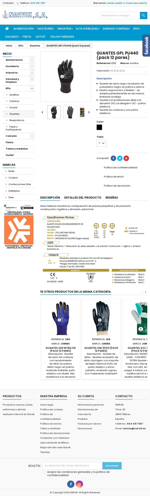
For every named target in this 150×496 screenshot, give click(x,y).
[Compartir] (113, 158)
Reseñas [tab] (112, 197)
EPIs (136, 28)
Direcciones (85, 428)
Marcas (9, 165)
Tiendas (45, 452)
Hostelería (45, 28)
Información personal (91, 404)
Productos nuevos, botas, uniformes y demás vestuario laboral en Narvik (19, 409)
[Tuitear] (120, 158)
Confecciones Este (19, 184)
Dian (11, 197)
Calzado (11, 36)
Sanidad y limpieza (116, 28)
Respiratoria (17, 120)
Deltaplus (14, 191)
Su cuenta (86, 396)
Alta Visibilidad (87, 28)
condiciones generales (76, 472)
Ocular (14, 107)
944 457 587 (38, 3)
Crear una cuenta (136, 3)
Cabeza (14, 101)
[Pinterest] (126, 158)
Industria (64, 28)
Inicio (7, 54)
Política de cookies (51, 409)
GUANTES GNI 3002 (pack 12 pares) (101, 349)
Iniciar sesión (115, 3)
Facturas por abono (89, 423)
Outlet (41, 36)
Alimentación (23, 28)
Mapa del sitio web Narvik (55, 447)
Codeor (13, 177)
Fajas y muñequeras (13, 128)
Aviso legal (46, 404)
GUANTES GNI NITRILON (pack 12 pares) (61, 349)
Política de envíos (50, 423)
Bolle (11, 171)
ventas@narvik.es (134, 428)
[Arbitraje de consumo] (19, 226)
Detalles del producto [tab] (82, 197)
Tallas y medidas (62, 36)
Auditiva (14, 94)
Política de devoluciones (55, 433)
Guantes (15, 114)
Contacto (8, 3)
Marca (124, 63)
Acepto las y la (78, 473)
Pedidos (83, 419)
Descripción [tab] (50, 197)
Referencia (103, 63)
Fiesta (26, 36)
